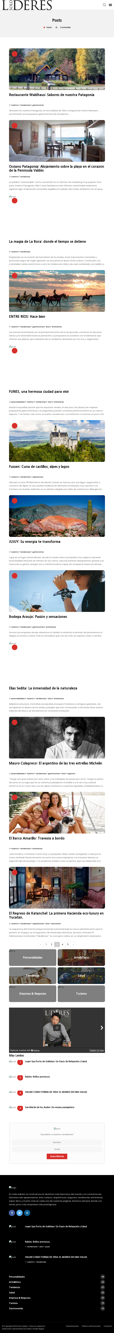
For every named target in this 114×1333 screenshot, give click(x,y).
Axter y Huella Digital (35, 1329)
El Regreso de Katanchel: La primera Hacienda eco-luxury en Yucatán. (56, 915)
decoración (56, 924)
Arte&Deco (56, 1282)
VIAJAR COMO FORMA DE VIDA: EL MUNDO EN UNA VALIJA (56, 1092)
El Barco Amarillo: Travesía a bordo (37, 838)
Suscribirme (57, 1156)
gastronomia (38, 105)
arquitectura (37, 477)
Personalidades (56, 1277)
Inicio (49, 27)
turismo (14, 105)
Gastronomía (56, 1308)
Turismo (56, 1303)
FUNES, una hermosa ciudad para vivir (39, 391)
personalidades (18, 402)
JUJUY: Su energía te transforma (34, 541)
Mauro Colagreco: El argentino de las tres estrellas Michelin (55, 763)
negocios (71, 774)
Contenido (65, 27)
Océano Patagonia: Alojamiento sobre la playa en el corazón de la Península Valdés (56, 168)
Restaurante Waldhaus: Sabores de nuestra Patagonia (51, 94)
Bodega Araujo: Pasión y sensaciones (38, 616)
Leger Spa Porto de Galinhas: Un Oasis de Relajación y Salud (56, 1061)
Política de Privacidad (91, 1326)
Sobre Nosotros (72, 1326)
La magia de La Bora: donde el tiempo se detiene (47, 241)
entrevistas (57, 327)
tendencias (25, 105)
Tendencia (56, 1287)
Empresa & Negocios (56, 1298)
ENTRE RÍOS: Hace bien (27, 316)
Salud (56, 1292)
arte (47, 327)
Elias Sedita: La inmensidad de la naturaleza (43, 688)
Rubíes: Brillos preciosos (37, 1077)
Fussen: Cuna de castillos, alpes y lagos (39, 466)
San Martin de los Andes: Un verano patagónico (49, 1107)
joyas (47, 1247)
